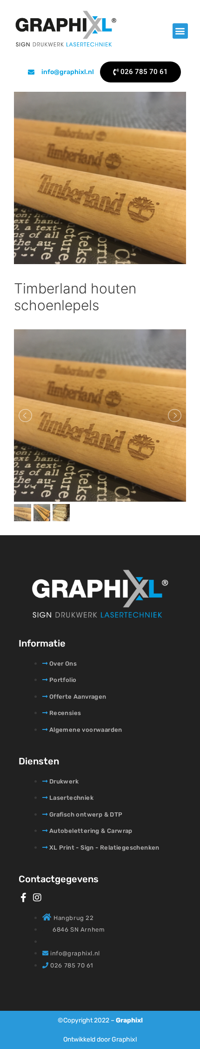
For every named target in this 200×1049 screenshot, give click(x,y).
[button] (180, 31)
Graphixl (129, 1020)
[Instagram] (37, 897)
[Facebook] (23, 897)
